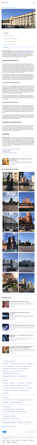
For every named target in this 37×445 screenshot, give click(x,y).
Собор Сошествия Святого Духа (17, 371)
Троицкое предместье (14, 363)
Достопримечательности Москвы (9, 422)
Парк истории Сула (26, 366)
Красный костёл (23, 363)
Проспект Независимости (23, 368)
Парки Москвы (20, 422)
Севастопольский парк (23, 390)
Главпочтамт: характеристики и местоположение (11, 149)
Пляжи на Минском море (7, 399)
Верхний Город (5, 363)
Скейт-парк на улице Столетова (9, 411)
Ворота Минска (30, 363)
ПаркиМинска (5, 380)
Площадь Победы (6, 371)
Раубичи (13, 418)
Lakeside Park (12, 385)
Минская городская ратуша (8, 373)
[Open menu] (34, 2)
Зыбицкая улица (19, 366)
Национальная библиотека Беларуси (9, 376)
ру (4, 431)
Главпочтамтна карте (6, 151)
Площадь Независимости (22, 376)
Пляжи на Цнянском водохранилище (20, 399)
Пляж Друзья (31, 399)
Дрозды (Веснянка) (6, 418)
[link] (18, 36)
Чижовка (17, 418)
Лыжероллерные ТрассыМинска (9, 416)
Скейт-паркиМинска (7, 406)
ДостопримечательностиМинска (9, 361)
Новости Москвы (27, 422)
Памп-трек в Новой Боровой (21, 411)
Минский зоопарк (6, 390)
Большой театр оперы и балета (9, 366)
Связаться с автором (30, 431)
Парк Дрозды (19, 385)
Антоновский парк (14, 390)
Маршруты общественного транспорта (9, 426)
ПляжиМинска (6, 397)
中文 (13, 431)
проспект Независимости (26, 50)
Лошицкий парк (6, 385)
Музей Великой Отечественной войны (10, 368)
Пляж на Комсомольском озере (15, 402)
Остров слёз (17, 373)
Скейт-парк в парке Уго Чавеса (9, 409)
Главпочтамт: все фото (6, 150)
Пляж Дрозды (5, 402)
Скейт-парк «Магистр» (20, 409)
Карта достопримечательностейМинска (10, 7)
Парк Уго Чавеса (26, 385)
